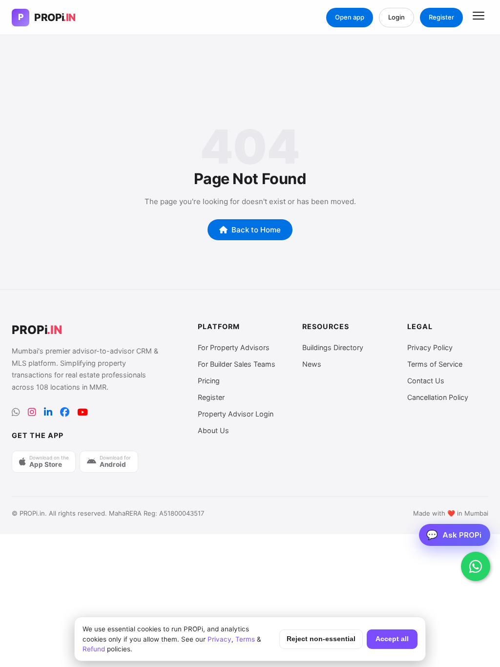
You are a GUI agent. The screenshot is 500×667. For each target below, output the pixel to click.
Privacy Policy (430, 347)
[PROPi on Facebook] (64, 412)
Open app (349, 17)
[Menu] (478, 17)
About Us (213, 430)
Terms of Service (434, 364)
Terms (245, 639)
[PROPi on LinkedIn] (48, 412)
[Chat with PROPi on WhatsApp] (475, 566)
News (311, 364)
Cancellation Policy (437, 397)
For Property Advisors (234, 347)
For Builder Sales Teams (236, 364)
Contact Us (425, 380)
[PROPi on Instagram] (32, 412)
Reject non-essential (321, 639)
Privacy (219, 639)
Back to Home (256, 229)
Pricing (209, 380)
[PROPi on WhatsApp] (16, 412)
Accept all (392, 639)
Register (441, 17)
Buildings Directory (332, 347)
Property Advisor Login (235, 414)
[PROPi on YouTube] (82, 412)
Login (396, 17)
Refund (94, 649)
